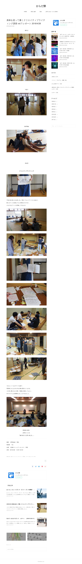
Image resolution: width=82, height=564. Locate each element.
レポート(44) (33, 456)
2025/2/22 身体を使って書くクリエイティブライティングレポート (23, 504)
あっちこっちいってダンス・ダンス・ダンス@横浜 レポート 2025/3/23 (25, 489)
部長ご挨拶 (33, 11)
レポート (55, 92)
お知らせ (55, 76)
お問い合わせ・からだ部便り (52, 11)
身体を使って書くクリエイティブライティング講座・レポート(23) (18, 456)
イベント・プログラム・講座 (59, 80)
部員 (41, 11)
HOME (25, 11)
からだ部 (41, 6)
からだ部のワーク (57, 83)
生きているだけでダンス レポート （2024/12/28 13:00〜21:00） (24, 518)
